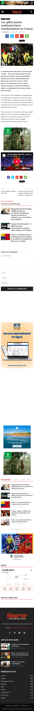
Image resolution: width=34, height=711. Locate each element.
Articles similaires (7, 201)
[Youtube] (24, 633)
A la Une (3, 19)
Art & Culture (5, 695)
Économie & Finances (7, 681)
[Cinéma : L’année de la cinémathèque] (5, 664)
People (3, 698)
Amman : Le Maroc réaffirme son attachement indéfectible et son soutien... (21, 512)
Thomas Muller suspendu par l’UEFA (8, 192)
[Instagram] (14, 633)
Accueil (3, 16)
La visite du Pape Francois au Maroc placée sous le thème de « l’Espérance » (25, 193)
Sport (2, 687)
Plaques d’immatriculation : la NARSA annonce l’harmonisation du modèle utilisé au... (22, 495)
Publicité (8, 706)
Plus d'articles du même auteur (10, 204)
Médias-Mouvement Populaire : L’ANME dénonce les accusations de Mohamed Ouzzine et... (22, 486)
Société (3, 678)
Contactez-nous (24, 706)
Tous (16, 479)
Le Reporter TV (5, 692)
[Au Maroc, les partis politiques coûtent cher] (5, 646)
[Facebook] (10, 633)
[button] (31, 11)
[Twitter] (19, 633)
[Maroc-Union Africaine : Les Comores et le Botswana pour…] (5, 655)
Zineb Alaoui (6, 32)
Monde (8, 19)
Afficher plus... (16, 529)
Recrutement (15, 706)
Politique (3, 684)
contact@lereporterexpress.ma (20, 628)
